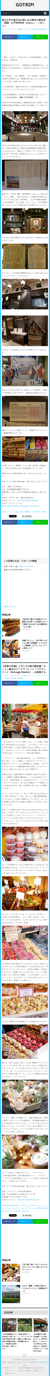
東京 (35, 29)
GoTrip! (9, 481)
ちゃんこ (9, 512)
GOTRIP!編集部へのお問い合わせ (31, 1368)
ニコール (5, 675)
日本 (31, 29)
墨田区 (27, 512)
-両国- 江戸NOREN (26, 566)
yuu (3, 29)
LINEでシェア (40, 37)
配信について (10, 1373)
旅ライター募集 (24, 1371)
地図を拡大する (10, 607)
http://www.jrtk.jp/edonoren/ (28, 500)
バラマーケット (35, 1205)
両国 (16, 512)
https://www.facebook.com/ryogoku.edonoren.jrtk (20, 506)
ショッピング (36, 675)
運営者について (39, 1371)
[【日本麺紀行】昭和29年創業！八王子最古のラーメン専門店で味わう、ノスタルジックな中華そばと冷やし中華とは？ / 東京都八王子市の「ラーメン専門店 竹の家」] (40, 1325)
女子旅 (6, 678)
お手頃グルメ (25, 675)
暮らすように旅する (13, 1211)
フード (44, 1205)
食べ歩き (25, 1211)
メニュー (5, 13)
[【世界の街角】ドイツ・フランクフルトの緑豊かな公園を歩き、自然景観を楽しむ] (25, 1325)
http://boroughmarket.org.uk (28, 1200)
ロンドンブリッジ (28, 1208)
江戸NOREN (36, 512)
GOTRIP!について (9, 1368)
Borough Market (12, 1205)
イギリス (23, 1205)
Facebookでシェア (9, 37)
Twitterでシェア (25, 37)
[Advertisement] (25, 49)
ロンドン (16, 1208)
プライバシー (10, 1371)
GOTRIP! (25, 5)
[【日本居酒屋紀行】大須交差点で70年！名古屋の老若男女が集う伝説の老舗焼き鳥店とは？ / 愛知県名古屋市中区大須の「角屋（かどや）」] (9, 1325)
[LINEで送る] (27, 516)
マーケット (7, 1208)
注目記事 (41, 29)
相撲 (44, 512)
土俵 (21, 512)
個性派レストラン (23, 29)
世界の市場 (40, 1208)
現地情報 (20, 678)
